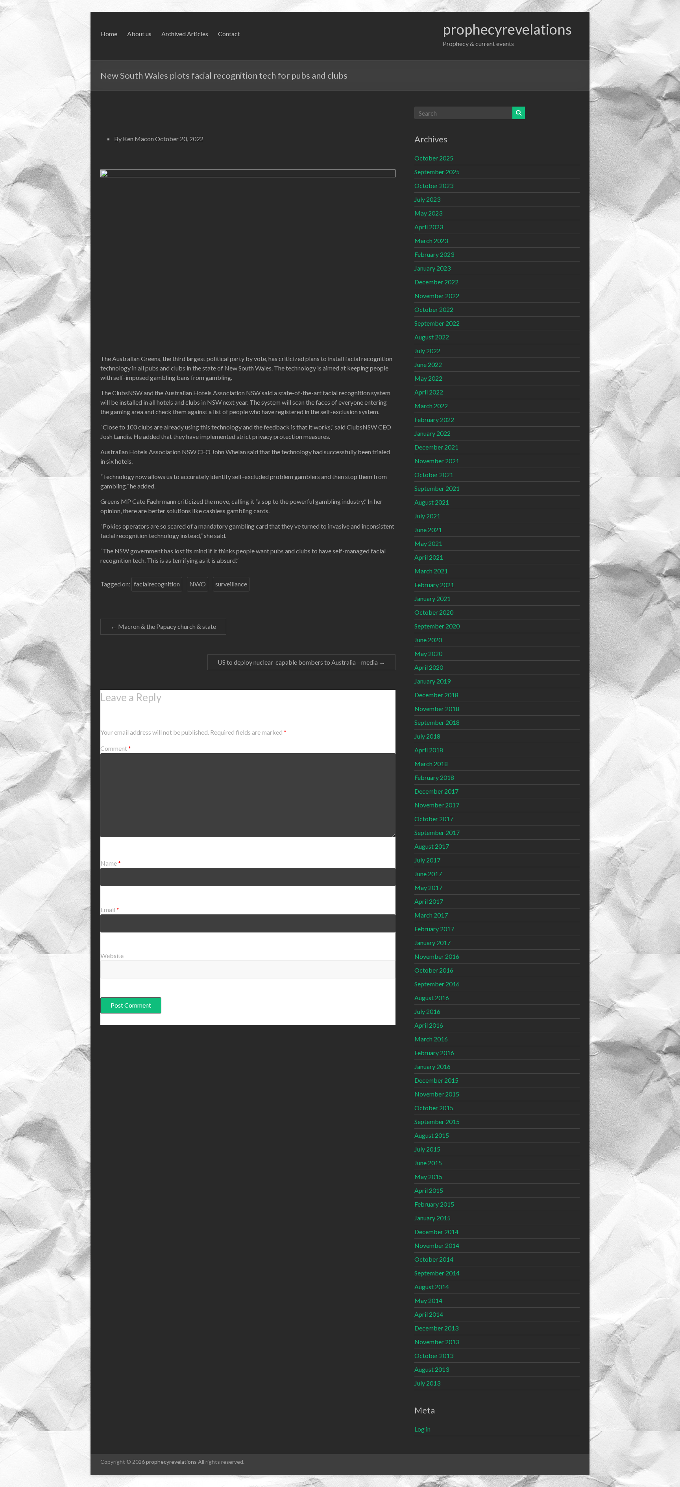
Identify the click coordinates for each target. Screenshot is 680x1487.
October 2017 (433, 818)
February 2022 (434, 419)
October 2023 (433, 185)
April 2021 (428, 557)
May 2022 (428, 378)
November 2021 (436, 460)
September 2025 (437, 171)
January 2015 (432, 1218)
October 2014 (433, 1259)
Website (112, 955)
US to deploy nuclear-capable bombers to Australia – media (301, 662)
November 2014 (436, 1245)
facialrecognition (157, 584)
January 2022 (432, 433)
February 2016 (434, 1052)
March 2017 (431, 915)
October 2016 (433, 970)
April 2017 (428, 901)
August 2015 (431, 1135)
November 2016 (436, 956)
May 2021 (428, 543)
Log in (422, 1429)
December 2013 (436, 1328)
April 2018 (428, 750)
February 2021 (434, 584)
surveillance (231, 584)
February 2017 (434, 928)
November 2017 (436, 805)
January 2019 (432, 681)
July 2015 (427, 1149)
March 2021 (431, 571)
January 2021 (432, 598)
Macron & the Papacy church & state (163, 626)
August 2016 (431, 997)
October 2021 (433, 474)
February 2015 (434, 1204)
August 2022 (431, 337)
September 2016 (437, 984)
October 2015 (433, 1107)
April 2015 (428, 1190)
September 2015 (437, 1121)
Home (108, 33)
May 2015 (428, 1176)
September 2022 (437, 323)
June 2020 (428, 639)
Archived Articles (184, 33)
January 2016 (432, 1066)
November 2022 (436, 295)
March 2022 (431, 405)
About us (139, 33)
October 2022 (433, 309)
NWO (197, 584)
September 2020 (437, 626)
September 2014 (437, 1273)
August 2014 (431, 1286)
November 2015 (436, 1094)
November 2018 (436, 708)
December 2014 (436, 1231)
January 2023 (432, 268)
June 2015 (428, 1162)
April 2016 (428, 1025)
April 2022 (428, 392)
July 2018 (427, 736)
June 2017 (428, 873)
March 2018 (431, 763)
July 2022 (427, 350)
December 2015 (436, 1080)
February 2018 (434, 777)
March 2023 (431, 240)
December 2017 (436, 791)
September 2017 (437, 832)
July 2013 (427, 1383)
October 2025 (433, 158)
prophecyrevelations (507, 29)
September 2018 (437, 722)
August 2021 (431, 502)
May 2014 (428, 1300)
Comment (115, 748)
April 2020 (428, 667)
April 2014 (428, 1314)
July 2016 (427, 1011)
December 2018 (436, 694)
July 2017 (427, 860)
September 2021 (437, 488)
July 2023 (427, 199)
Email (109, 909)
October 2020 (433, 612)
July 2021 (427, 516)
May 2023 (428, 213)
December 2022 (436, 282)
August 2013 (431, 1369)
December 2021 (436, 447)
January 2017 (432, 942)
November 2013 (436, 1341)
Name (110, 863)
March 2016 (431, 1039)
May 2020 (428, 653)
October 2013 (433, 1355)
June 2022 (428, 364)
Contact (229, 33)
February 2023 (434, 254)
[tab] (247, 164)
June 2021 (428, 529)
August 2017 (431, 846)
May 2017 (428, 887)
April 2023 (428, 226)
